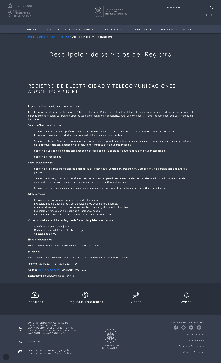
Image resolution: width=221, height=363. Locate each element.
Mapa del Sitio (195, 334)
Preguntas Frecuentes (191, 346)
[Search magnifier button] (211, 7)
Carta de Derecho (193, 352)
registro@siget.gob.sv (49, 269)
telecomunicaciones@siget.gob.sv (50, 350)
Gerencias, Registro (47, 36)
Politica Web (196, 340)
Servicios (52, 29)
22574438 (34, 341)
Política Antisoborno (177, 29)
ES (212, 15)
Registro (64, 36)
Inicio (31, 29)
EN (208, 15)
